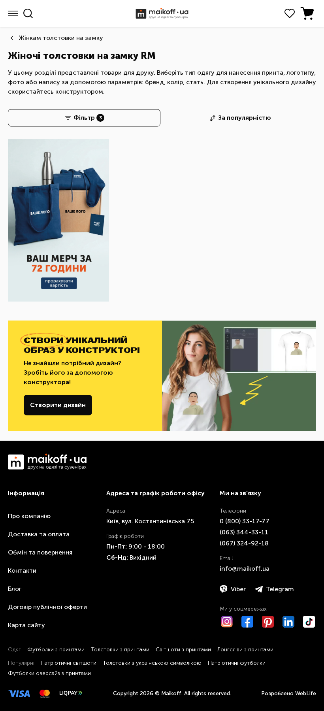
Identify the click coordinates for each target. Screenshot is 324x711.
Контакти (22, 570)
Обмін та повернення (40, 552)
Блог (14, 588)
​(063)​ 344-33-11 (244, 532)
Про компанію (29, 516)
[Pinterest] (268, 622)
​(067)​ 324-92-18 (244, 543)
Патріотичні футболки (237, 663)
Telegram (280, 589)
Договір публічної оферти (47, 607)
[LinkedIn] (288, 622)
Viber (238, 589)
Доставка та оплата (39, 534)
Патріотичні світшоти (68, 663)
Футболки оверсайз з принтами (49, 673)
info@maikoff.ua (244, 568)
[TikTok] (309, 622)
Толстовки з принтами (120, 649)
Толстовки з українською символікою (152, 663)
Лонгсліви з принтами (245, 649)
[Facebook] (247, 622)
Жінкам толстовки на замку (61, 37)
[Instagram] (227, 622)
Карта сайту (26, 625)
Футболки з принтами (56, 649)
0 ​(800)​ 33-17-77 (244, 521)
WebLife (305, 693)
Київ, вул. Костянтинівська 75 (150, 521)
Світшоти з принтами (183, 649)
